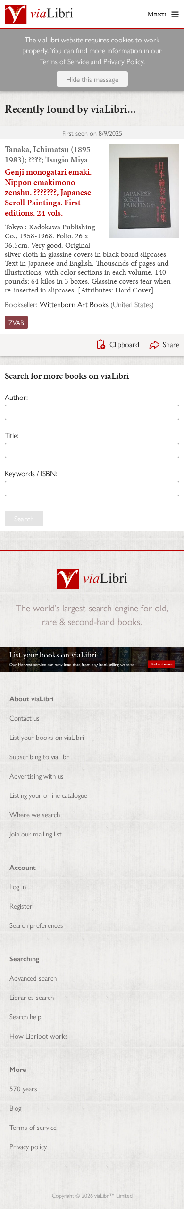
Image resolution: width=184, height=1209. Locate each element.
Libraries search (31, 997)
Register (21, 905)
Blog (15, 1107)
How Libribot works (38, 1035)
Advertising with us (36, 775)
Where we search (34, 814)
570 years (23, 1088)
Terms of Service (64, 61)
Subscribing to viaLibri (40, 756)
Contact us (24, 717)
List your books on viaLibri (46, 737)
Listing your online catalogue (48, 795)
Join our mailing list (35, 833)
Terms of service (33, 1127)
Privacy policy (28, 1146)
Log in (17, 886)
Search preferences (36, 925)
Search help (25, 1016)
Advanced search (33, 977)
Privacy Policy (123, 61)
